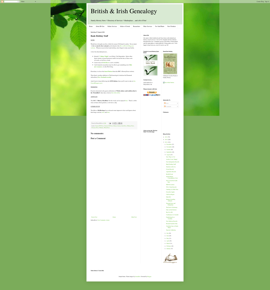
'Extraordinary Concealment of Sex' (172, 177)
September (169, 152)
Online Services (112, 26)
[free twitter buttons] (168, 82)
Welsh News (107, 127)
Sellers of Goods (125, 26)
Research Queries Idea (171, 223)
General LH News (108, 126)
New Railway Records (171, 221)
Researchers (136, 26)
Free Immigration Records (172, 162)
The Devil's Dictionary (171, 207)
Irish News (124, 126)
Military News (130, 126)
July (167, 233)
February (168, 246)
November (169, 147)
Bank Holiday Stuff (171, 164)
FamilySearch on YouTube (170, 217)
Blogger (149, 276)
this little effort (115, 93)
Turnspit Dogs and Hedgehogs (170, 204)
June (167, 235)
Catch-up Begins (170, 194)
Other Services (147, 26)
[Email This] (113, 123)
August (168, 154)
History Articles (117, 126)
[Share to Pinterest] (121, 123)
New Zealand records (104, 77)
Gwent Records (170, 169)
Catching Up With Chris (172, 189)
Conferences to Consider (172, 214)
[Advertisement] (114, 200)
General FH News (99, 126)
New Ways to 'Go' (170, 157)
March (168, 243)
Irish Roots (106, 62)
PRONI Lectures (170, 184)
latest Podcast (108, 71)
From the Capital (170, 192)
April (167, 241)
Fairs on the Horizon (171, 210)
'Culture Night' (103, 56)
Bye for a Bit (169, 212)
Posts (167, 103)
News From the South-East (172, 181)
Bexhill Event (169, 174)
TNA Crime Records (171, 187)
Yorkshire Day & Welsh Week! (172, 226)
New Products (171, 26)
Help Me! (168, 197)
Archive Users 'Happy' (172, 159)
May (167, 238)
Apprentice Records (171, 171)
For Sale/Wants (159, 26)
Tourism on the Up (171, 167)
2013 (166, 137)
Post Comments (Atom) (103, 220)
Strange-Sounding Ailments (170, 200)
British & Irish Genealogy (124, 11)
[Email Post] (110, 123)
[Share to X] (117, 123)
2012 (166, 139)
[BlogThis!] (115, 123)
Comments (168, 106)
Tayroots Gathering (171, 230)
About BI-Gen (100, 26)
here (126, 100)
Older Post (134, 217)
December (169, 144)
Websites (101, 127)
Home (91, 26)
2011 (166, 142)
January (168, 248)
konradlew (137, 276)
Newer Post (94, 217)
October (168, 149)
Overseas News (95, 127)
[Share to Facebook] (119, 123)
